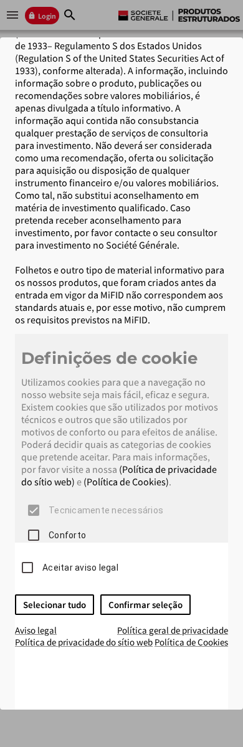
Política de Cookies (191, 642)
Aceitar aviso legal (80, 568)
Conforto (67, 535)
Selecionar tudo (54, 605)
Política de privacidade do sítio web (84, 642)
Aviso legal (36, 630)
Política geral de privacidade (172, 630)
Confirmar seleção (145, 605)
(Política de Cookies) (126, 481)
